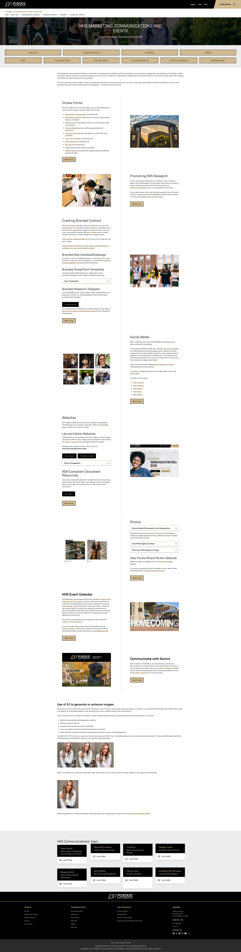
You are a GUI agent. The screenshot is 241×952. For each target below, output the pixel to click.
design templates (173, 668)
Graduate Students (50, 15)
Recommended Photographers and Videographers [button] (151, 528)
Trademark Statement (139, 946)
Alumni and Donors (77, 15)
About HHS (14, 15)
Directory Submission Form (74, 128)
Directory (27, 921)
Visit (199, 4)
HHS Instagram (138, 385)
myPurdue (74, 927)
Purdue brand (67, 228)
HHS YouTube (137, 395)
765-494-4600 (177, 923)
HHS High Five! (70, 133)
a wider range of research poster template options (86, 310)
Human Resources (29, 917)
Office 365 (74, 921)
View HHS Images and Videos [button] (143, 544)
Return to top (69, 159)
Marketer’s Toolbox (90, 232)
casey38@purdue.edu (100, 631)
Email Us (175, 926)
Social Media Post (71, 141)
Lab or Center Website (73, 138)
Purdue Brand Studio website (140, 813)
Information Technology (124, 917)
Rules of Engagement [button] (72, 463)
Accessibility (84, 948)
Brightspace (74, 914)
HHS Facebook (138, 382)
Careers (26, 911)
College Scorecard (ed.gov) (134, 948)
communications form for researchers (150, 197)
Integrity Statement (107, 948)
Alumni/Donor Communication (75, 114)
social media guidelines (171, 349)
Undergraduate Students (31, 15)
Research (63, 15)
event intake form (76, 622)
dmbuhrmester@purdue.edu (140, 188)
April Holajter (147, 344)
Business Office (122, 914)
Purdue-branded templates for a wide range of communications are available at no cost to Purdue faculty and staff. (85, 247)
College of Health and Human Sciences (23, 11)
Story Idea (68, 144)
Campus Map (28, 924)
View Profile (67, 860)
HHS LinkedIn (138, 388)
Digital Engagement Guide (163, 364)
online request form (142, 673)
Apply (193, 4)
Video (67, 147)
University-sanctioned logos (75, 239)
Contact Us (157, 948)
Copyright (98, 946)
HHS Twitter (137, 392)
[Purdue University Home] (120, 896)
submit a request (71, 442)
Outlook (73, 924)
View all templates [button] (71, 281)
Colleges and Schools (31, 914)
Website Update (70, 150)
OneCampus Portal (76, 911)
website (93, 228)
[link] (33, 52)
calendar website (68, 628)
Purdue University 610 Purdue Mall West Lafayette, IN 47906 (180, 913)
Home (7, 15)
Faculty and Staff (122, 911)
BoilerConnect (75, 917)
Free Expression (120, 948)
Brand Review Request (73, 117)
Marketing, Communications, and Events (129, 921)
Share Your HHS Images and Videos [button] (145, 550)
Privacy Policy (148, 948)
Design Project (70, 123)
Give (205, 4)
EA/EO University (94, 948)
